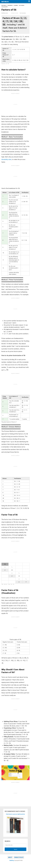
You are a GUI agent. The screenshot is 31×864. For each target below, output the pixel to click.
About (10, 857)
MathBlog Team (4, 13)
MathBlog (5, 1)
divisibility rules (6, 159)
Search (15, 849)
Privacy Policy (18, 857)
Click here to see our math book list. (15, 814)
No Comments (23, 13)
